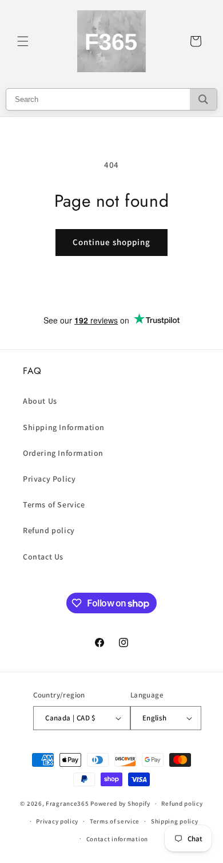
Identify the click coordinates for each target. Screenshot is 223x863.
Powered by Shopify (120, 803)
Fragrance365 (67, 803)
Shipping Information (64, 427)
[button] (22, 41)
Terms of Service (54, 504)
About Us (40, 401)
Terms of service (115, 821)
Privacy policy (57, 821)
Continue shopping (111, 242)
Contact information (117, 839)
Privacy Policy (49, 479)
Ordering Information (63, 453)
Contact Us (43, 556)
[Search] (203, 99)
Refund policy (49, 530)
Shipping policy (174, 821)
